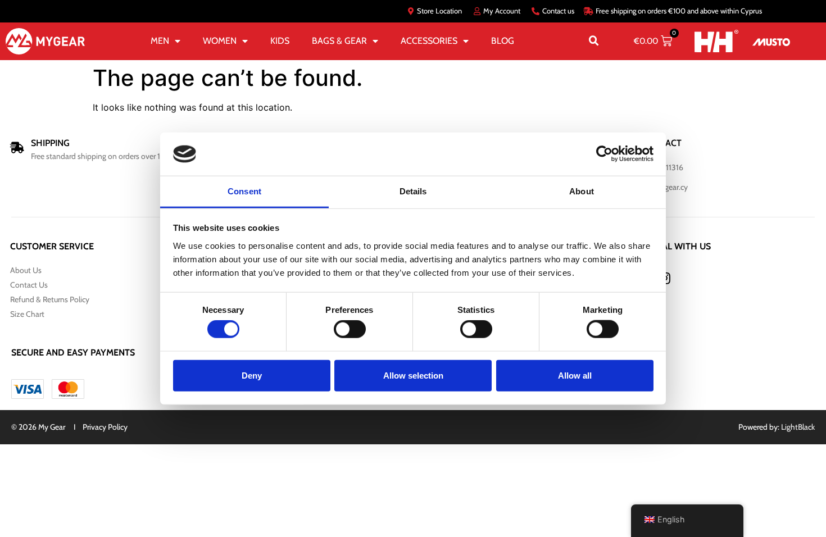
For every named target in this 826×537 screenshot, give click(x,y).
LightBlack (798, 427)
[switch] (350, 329)
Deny (252, 375)
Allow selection (413, 375)
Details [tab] (413, 191)
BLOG (502, 40)
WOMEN (220, 40)
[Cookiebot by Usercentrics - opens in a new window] (604, 153)
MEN (160, 40)
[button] (594, 41)
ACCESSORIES (429, 40)
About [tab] (581, 191)
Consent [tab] (244, 191)
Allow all (575, 375)
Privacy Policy (105, 427)
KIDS (279, 40)
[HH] (716, 41)
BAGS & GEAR (339, 40)
